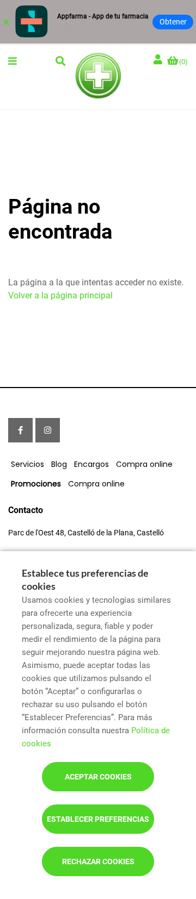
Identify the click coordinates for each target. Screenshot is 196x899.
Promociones (36, 483)
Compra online (144, 464)
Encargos (91, 464)
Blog (59, 464)
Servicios (27, 464)
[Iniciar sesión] (159, 60)
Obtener (173, 21)
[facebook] (20, 430)
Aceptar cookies (98, 776)
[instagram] (47, 430)
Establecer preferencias (98, 819)
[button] (12, 61)
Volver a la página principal (60, 295)
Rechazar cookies (98, 861)
